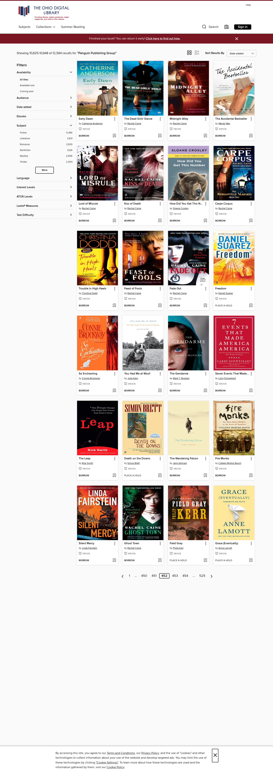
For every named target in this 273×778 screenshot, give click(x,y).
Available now (27, 85)
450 (144, 576)
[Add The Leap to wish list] (114, 475)
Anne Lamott (225, 548)
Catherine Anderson (92, 123)
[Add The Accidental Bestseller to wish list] (250, 136)
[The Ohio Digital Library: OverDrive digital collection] (44, 13)
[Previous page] (122, 576)
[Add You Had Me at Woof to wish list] (159, 390)
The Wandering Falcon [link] (184, 458)
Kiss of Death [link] (132, 203)
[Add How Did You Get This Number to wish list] (205, 221)
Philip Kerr (178, 548)
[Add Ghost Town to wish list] (159, 560)
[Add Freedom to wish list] (250, 305)
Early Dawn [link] (86, 119)
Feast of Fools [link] (133, 288)
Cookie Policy (115, 767)
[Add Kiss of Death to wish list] (159, 221)
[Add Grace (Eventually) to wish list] (250, 560)
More (44, 170)
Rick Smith (87, 463)
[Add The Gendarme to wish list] (205, 390)
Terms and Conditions (121, 753)
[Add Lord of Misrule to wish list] (114, 221)
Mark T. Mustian (181, 378)
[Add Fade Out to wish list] (205, 305)
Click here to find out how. (163, 39)
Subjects (24, 27)
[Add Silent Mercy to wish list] (114, 560)
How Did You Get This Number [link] (187, 203)
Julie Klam (132, 378)
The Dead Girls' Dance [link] (138, 119)
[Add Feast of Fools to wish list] (159, 305)
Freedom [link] (220, 288)
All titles (24, 79)
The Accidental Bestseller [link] (231, 119)
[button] (210, 27)
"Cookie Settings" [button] (107, 762)
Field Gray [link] (176, 543)
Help (248, 5)
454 (185, 576)
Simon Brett (133, 463)
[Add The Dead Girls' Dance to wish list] (159, 136)
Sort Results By (214, 53)
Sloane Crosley (180, 208)
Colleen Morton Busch (229, 463)
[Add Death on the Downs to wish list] (159, 475)
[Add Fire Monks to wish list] (250, 475)
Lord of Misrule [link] (88, 203)
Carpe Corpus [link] (224, 203)
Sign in (243, 27)
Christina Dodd (89, 293)
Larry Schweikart (227, 378)
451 (154, 576)
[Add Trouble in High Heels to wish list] (114, 305)
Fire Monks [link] (222, 458)
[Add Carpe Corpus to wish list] (250, 221)
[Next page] (211, 576)
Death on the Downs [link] (137, 458)
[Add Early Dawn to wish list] (114, 136)
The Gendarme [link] (179, 373)
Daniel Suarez (225, 293)
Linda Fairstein (89, 548)
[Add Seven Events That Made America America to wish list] (250, 390)
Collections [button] (44, 27)
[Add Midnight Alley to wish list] (205, 136)
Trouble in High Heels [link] (92, 288)
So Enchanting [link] (88, 373)
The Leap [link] (84, 458)
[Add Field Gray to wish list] (205, 560)
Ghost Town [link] (131, 543)
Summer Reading (73, 27)
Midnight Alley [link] (179, 119)
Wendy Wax (224, 123)
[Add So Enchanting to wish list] (114, 390)
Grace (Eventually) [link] (226, 543)
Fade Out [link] (175, 288)
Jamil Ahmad (180, 463)
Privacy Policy (150, 753)
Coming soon (27, 91)
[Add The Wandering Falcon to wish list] (205, 475)
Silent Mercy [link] (86, 543)
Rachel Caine (134, 123)
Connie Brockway (91, 378)
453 (175, 576)
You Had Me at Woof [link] (137, 373)
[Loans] (226, 27)
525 (202, 576)
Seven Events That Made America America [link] (232, 373)
